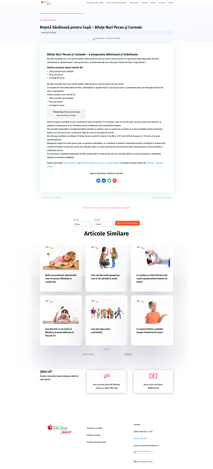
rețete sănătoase (70, 163)
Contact (161, 3)
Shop (171, 3)
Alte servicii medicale (117, 3)
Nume (76, 220)
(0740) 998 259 (140, 438)
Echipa (145, 3)
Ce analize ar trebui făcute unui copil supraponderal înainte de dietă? (151, 278)
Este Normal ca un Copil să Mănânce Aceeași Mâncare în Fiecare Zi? (59, 332)
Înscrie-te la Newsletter (127, 223)
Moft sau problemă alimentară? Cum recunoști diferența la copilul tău (61, 278)
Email (97, 220)
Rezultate (134, 3)
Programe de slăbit (95, 3)
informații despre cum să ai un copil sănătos (100, 163)
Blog (153, 3)
